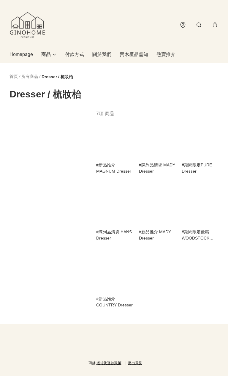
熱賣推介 (165, 54)
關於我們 (101, 54)
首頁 (14, 76)
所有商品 (29, 76)
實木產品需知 (134, 54)
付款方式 (74, 54)
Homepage (21, 54)
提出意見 (135, 363)
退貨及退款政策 (108, 363)
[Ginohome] (27, 25)
